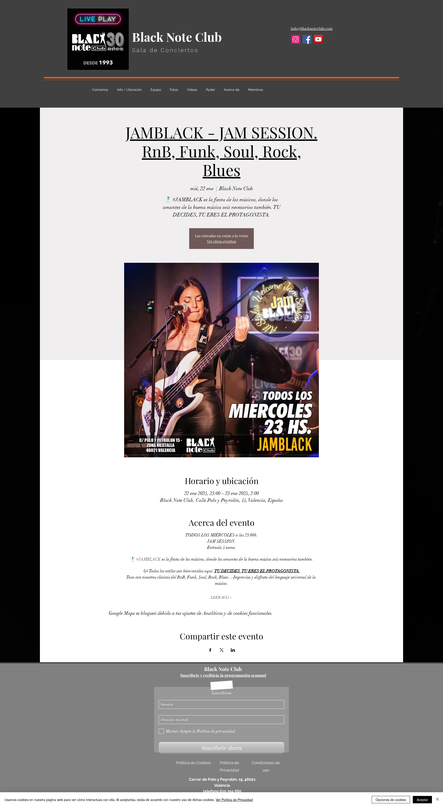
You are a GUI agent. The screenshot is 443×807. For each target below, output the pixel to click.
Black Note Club (223, 668)
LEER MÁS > (221, 597)
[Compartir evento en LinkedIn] (233, 650)
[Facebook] (306, 39)
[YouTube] (318, 39)
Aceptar (422, 799)
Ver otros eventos (221, 241)
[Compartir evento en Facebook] (210, 650)
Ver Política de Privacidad (234, 799)
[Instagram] (295, 39)
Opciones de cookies (391, 799)
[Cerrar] (437, 799)
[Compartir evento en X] (221, 650)
